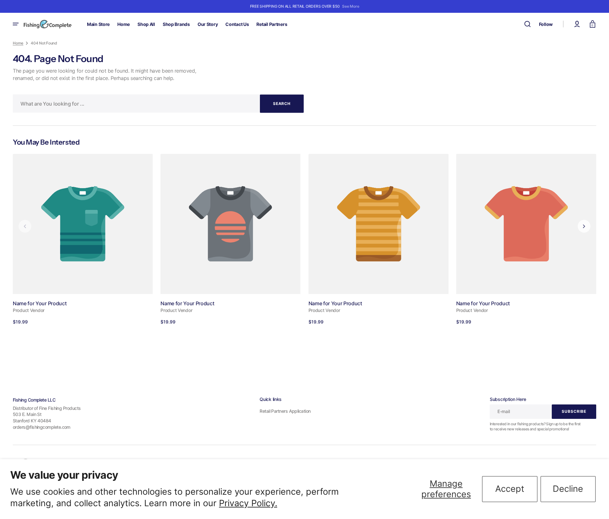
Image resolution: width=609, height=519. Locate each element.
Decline (568, 488)
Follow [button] (546, 24)
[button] (527, 24)
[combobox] (158, 103)
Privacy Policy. (248, 503)
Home (18, 43)
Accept (509, 488)
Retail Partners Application (285, 411)
